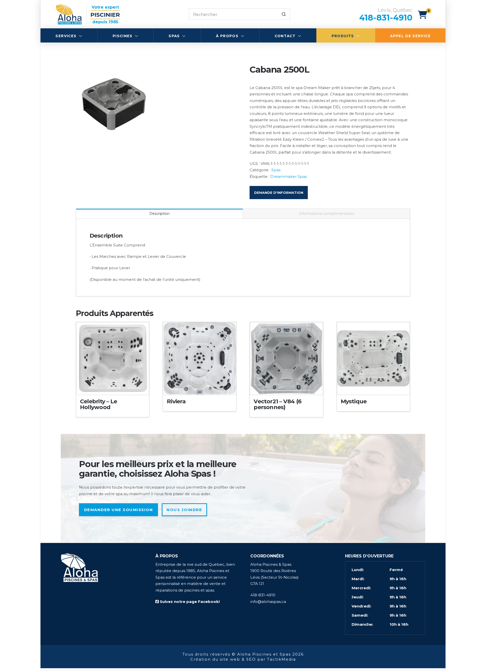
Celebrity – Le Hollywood (98, 404)
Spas (275, 169)
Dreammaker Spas (288, 176)
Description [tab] (159, 213)
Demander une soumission (118, 509)
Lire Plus (113, 386)
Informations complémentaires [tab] (326, 213)
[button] (424, 15)
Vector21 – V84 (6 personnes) (277, 404)
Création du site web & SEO (223, 659)
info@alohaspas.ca (268, 601)
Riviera (176, 401)
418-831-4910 (262, 595)
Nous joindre (184, 509)
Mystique (354, 401)
